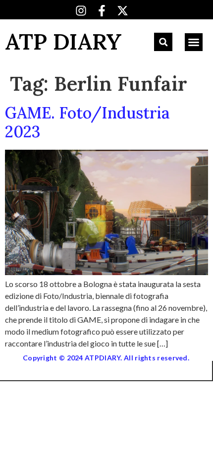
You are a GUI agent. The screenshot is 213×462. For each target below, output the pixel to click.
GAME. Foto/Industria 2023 (87, 122)
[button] (163, 42)
